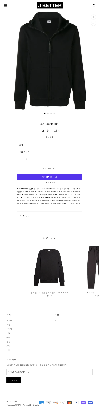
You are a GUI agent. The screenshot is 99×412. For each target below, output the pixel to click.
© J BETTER (12, 401)
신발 (8, 333)
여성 (8, 325)
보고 (56, 320)
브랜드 (9, 350)
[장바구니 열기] (94, 5)
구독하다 (14, 380)
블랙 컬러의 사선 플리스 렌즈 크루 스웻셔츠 (49, 293)
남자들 (9, 320)
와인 (8, 346)
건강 (8, 341)
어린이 (9, 329)
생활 (8, 337)
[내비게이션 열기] (5, 5)
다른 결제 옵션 (49, 182)
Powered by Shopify (31, 405)
